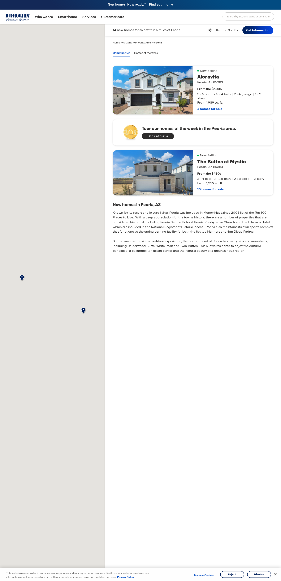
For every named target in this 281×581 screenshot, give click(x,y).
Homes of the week (146, 53)
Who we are (44, 17)
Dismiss (259, 574)
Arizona (127, 42)
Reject (232, 574)
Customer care (112, 17)
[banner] (140, 5)
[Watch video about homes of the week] (128, 131)
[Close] (275, 574)
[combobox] (248, 16)
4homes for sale (209, 109)
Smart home (67, 17)
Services (89, 17)
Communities (121, 53)
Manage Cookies (204, 575)
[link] (193, 132)
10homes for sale (210, 189)
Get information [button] (258, 30)
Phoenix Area (143, 42)
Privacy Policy (125, 577)
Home (116, 42)
